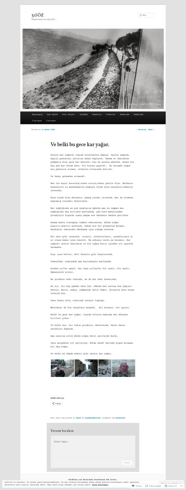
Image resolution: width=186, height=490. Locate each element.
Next (152, 130)
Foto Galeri (68, 115)
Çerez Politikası (100, 485)
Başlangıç (37, 115)
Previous (141, 130)
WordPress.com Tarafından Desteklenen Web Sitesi (92, 480)
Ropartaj (97, 115)
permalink (120, 418)
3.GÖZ (37, 15)
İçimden (84, 115)
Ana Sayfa (52, 115)
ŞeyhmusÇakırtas (92, 418)
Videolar (111, 115)
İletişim (36, 121)
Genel (78, 418)
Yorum (127, 462)
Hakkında (124, 115)
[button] (62, 368)
